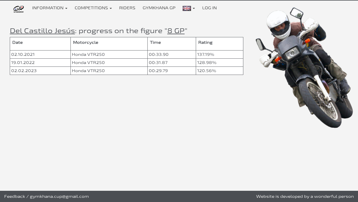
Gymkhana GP (159, 7)
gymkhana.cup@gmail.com (59, 196)
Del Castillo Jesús (42, 30)
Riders (127, 7)
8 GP (176, 30)
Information (48, 7)
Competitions (92, 7)
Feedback (14, 196)
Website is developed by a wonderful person (305, 196)
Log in (209, 7)
